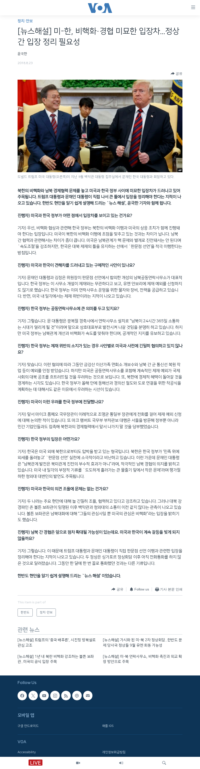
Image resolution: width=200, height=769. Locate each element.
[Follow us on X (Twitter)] (33, 695)
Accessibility (27, 752)
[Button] (176, 73)
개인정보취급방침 (114, 752)
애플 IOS (108, 725)
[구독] (87, 695)
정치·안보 (25, 21)
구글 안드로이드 (28, 725)
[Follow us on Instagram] (55, 695)
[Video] (78, 763)
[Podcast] (76, 695)
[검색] (164, 763)
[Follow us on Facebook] (22, 695)
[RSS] (65, 695)
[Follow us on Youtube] (44, 695)
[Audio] (121, 763)
